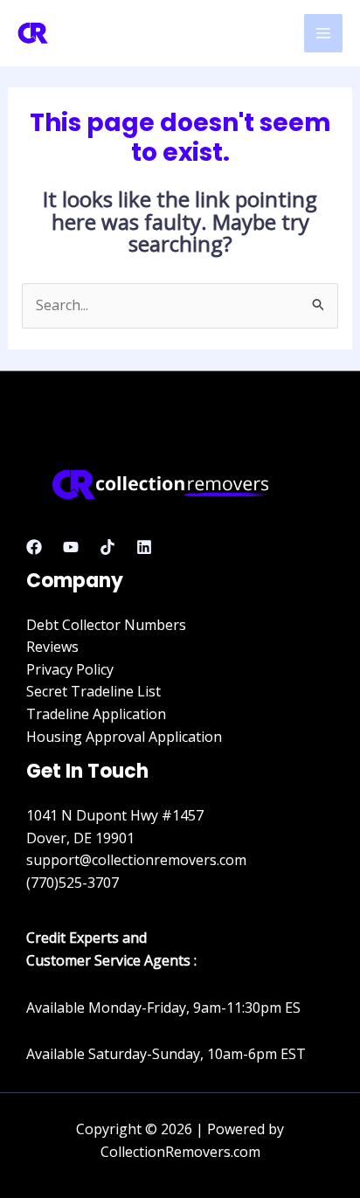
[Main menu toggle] (323, 33)
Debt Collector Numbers (106, 624)
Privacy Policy (70, 669)
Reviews (52, 646)
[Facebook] (34, 547)
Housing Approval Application (124, 736)
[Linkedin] (144, 547)
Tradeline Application (96, 714)
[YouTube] (71, 547)
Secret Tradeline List (93, 691)
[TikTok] (107, 547)
